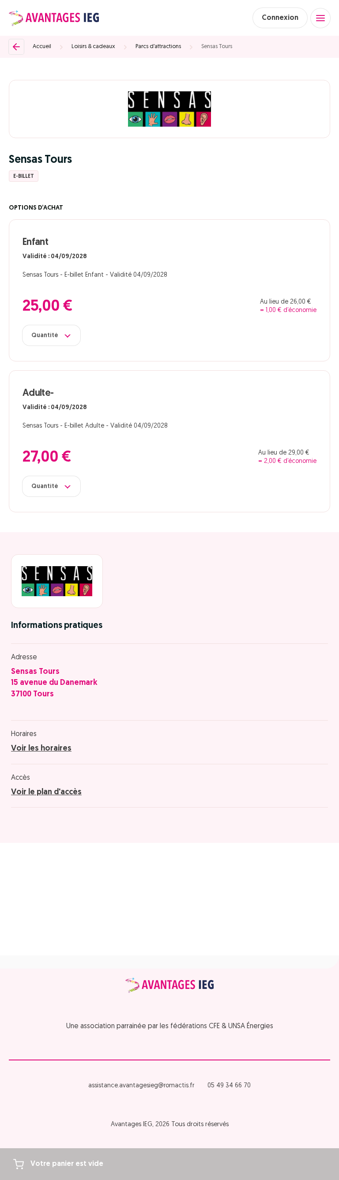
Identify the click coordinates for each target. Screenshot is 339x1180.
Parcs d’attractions (158, 46)
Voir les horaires (41, 749)
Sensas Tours (216, 46)
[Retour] (16, 46)
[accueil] (54, 18)
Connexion (280, 18)
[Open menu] (320, 18)
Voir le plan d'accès (46, 793)
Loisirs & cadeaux (93, 46)
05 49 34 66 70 (229, 1085)
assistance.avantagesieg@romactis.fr (141, 1085)
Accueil (42, 46)
